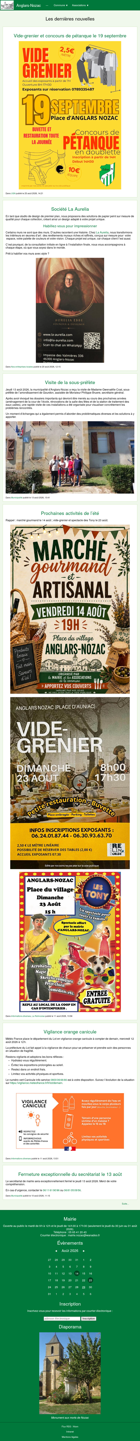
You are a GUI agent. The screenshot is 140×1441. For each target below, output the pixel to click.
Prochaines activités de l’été (70, 513)
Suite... (125, 1203)
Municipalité (16, 497)
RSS (68, 1426)
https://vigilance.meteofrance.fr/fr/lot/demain (36, 1083)
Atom (75, 1426)
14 (76, 1273)
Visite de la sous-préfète (70, 382)
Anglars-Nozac (28, 5)
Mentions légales (70, 1436)
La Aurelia (102, 232)
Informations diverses (21, 1015)
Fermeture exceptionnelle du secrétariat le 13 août (70, 1174)
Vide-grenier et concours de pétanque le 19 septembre (70, 35)
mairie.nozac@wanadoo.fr (84, 1235)
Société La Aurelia (70, 208)
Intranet (70, 1431)
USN (13, 193)
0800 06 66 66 (59, 1080)
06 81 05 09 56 (72, 1190)
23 (90, 1280)
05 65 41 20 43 (77, 1232)
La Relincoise (38, 1015)
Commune (59, 5)
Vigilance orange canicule (70, 1031)
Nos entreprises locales (22, 366)
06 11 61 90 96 (51, 1190)
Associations (79, 5)
